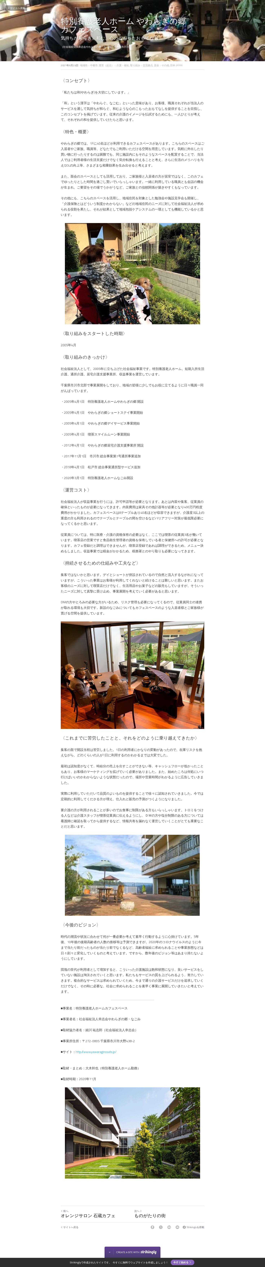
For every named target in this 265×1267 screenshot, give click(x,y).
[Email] (177, 1227)
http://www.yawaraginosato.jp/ (96, 1051)
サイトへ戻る (17, 8)
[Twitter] (161, 1227)
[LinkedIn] (169, 1227)
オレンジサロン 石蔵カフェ (88, 1215)
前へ (65, 1211)
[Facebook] (152, 1227)
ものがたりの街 (150, 1215)
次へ (136, 1211)
